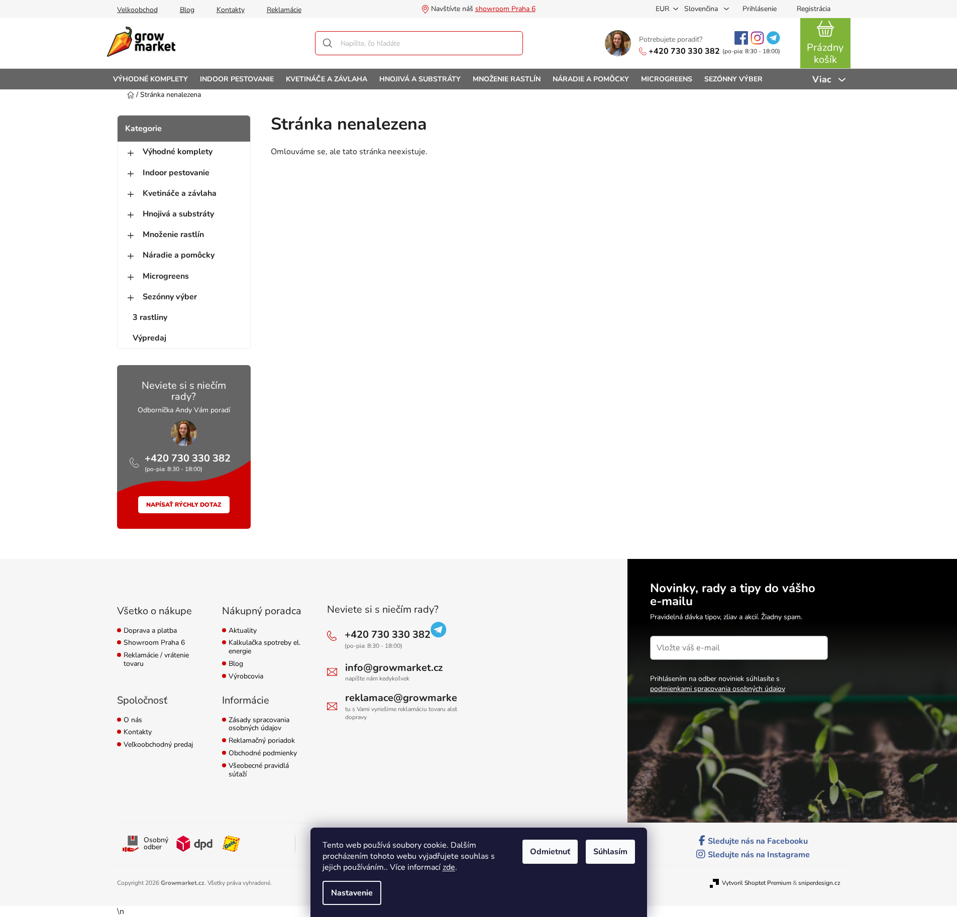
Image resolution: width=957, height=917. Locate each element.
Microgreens (166, 276)
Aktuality (243, 631)
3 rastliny (150, 317)
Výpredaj (149, 337)
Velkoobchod (137, 10)
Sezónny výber (170, 296)
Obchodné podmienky (263, 753)
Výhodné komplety (177, 151)
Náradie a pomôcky (179, 255)
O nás (133, 720)
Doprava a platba (150, 631)
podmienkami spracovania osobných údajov (717, 689)
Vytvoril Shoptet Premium (756, 883)
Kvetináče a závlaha (180, 193)
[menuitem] (150, 79)
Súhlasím (610, 851)
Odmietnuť (550, 851)
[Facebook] (741, 38)
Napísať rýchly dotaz (184, 505)
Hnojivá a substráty (178, 213)
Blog (187, 10)
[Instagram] (757, 38)
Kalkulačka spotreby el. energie (264, 647)
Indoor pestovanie (176, 172)
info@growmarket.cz (394, 667)
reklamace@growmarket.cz (409, 698)
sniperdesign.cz (819, 883)
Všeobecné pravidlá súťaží (259, 770)
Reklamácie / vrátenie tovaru (156, 659)
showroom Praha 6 (505, 9)
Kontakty (231, 10)
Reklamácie (284, 10)
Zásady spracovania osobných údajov (259, 724)
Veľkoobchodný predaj (158, 745)
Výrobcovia (246, 676)
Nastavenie (352, 892)
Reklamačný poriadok (262, 741)
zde (449, 867)
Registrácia (813, 9)
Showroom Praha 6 (154, 643)
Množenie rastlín (173, 234)
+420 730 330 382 (684, 51)
